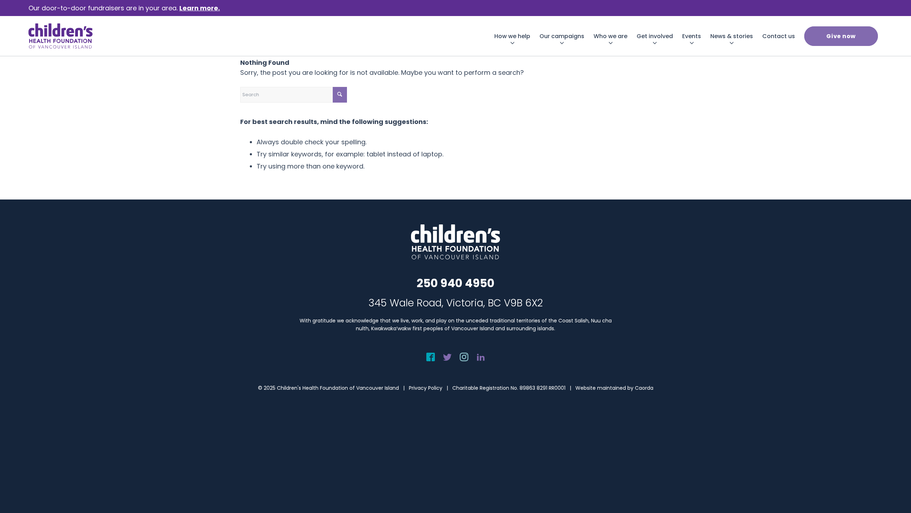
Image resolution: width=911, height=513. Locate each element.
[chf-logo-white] (60, 36)
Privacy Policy (425, 388)
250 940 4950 (455, 283)
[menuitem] (512, 36)
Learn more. (199, 8)
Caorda (644, 388)
